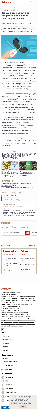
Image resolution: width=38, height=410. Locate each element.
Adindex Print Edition (9, 362)
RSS (6, 381)
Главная (3, 7)
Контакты (9, 377)
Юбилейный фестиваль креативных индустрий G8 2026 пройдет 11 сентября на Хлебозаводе (10, 175)
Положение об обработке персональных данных (15, 312)
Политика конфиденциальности (10, 308)
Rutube (8, 397)
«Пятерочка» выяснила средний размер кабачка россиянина (27, 174)
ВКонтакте (9, 389)
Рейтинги (5, 358)
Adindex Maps (6, 369)
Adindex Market (7, 365)
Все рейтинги (32, 245)
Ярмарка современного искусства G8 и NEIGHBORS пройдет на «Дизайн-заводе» (18, 156)
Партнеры (5, 343)
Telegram (8, 385)
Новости (9, 7)
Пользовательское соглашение (10, 310)
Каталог (4, 347)
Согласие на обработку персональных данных (14, 314)
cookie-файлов (24, 400)
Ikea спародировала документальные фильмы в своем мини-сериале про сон (17, 188)
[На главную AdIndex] (19, 288)
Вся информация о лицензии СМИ (11, 306)
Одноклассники (11, 393)
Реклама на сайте (8, 339)
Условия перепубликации (8, 294)
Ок (23, 407)
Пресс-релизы (18, 7)
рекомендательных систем (18, 403)
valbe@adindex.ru (8, 218)
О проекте (5, 336)
